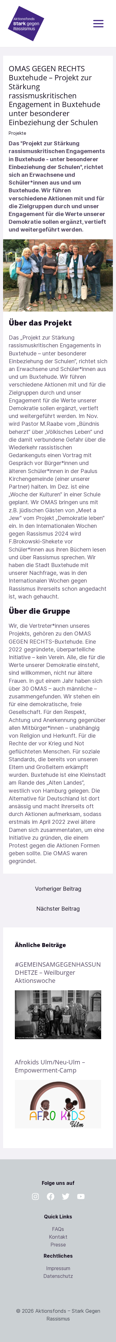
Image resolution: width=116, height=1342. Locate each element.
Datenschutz (58, 1276)
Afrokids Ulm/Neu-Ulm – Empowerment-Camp (50, 1066)
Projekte (17, 133)
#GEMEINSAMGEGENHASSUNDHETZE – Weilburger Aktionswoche (58, 972)
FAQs (58, 1229)
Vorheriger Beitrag (58, 888)
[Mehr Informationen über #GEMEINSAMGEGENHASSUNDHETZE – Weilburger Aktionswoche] (58, 1014)
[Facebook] (50, 1196)
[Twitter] (66, 1196)
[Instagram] (35, 1196)
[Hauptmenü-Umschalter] (98, 23)
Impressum (58, 1268)
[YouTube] (81, 1196)
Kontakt (58, 1237)
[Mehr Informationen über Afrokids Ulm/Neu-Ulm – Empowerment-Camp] (58, 1103)
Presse (58, 1244)
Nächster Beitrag (58, 908)
